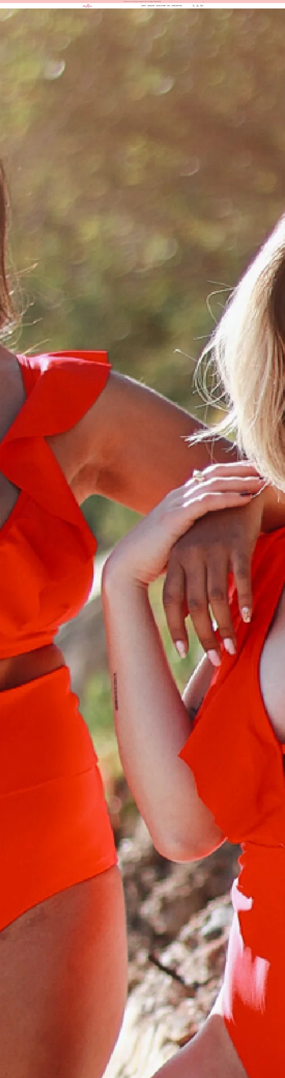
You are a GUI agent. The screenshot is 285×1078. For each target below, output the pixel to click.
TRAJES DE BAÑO (161, 5)
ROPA (168, 5)
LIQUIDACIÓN (150, 5)
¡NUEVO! (144, 5)
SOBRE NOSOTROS (177, 5)
